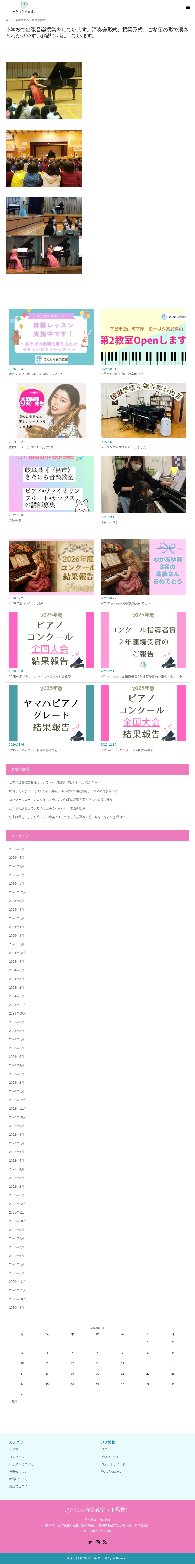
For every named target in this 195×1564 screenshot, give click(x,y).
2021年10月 (17, 1221)
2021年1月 (16, 1273)
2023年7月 (16, 1039)
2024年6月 (16, 970)
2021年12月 (17, 1204)
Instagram (97, 1541)
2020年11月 (17, 1290)
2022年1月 (16, 1195)
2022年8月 (16, 1134)
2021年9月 (16, 1230)
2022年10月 (17, 1117)
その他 (13, 1449)
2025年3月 (16, 935)
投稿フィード (110, 1457)
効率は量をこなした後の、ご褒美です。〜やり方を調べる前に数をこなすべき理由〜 (67, 817)
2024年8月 (16, 961)
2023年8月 (16, 1031)
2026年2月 (16, 875)
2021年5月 (16, 1264)
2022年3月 (16, 1178)
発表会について (19, 1471)
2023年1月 (16, 1091)
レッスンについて (21, 1464)
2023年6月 (16, 1048)
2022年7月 (16, 1143)
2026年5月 (16, 849)
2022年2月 (16, 1186)
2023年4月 (16, 1065)
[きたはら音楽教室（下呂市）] (24, 7)
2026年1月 (16, 883)
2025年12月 (17, 892)
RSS (105, 1541)
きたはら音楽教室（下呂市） (97, 1510)
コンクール (16, 1457)
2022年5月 (16, 1160)
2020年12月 (17, 1282)
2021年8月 (16, 1238)
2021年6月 (16, 1256)
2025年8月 (16, 909)
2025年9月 (16, 901)
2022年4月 (16, 1169)
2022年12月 (17, 1100)
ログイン (107, 1449)
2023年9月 (16, 1022)
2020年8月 (16, 1307)
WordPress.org (111, 1471)
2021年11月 (17, 1212)
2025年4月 (16, 927)
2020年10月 (17, 1299)
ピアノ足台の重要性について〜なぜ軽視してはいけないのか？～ (53, 782)
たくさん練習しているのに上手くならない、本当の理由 (47, 808)
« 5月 (13, 1401)
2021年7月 (16, 1247)
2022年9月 (16, 1126)
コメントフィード (113, 1464)
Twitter (90, 1541)
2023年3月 (16, 1074)
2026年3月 (16, 866)
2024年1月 (16, 996)
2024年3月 (16, 979)
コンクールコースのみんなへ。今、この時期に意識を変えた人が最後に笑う (61, 799)
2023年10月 (17, 1013)
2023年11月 (17, 1005)
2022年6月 (16, 1152)
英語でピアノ (18, 1486)
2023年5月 (16, 1057)
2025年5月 (16, 918)
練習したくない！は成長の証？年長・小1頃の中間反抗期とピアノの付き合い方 (63, 791)
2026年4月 (16, 858)
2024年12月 (17, 953)
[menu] (187, 7)
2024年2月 (16, 987)
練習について (18, 1479)
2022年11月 (17, 1108)
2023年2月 (16, 1082)
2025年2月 (16, 944)
